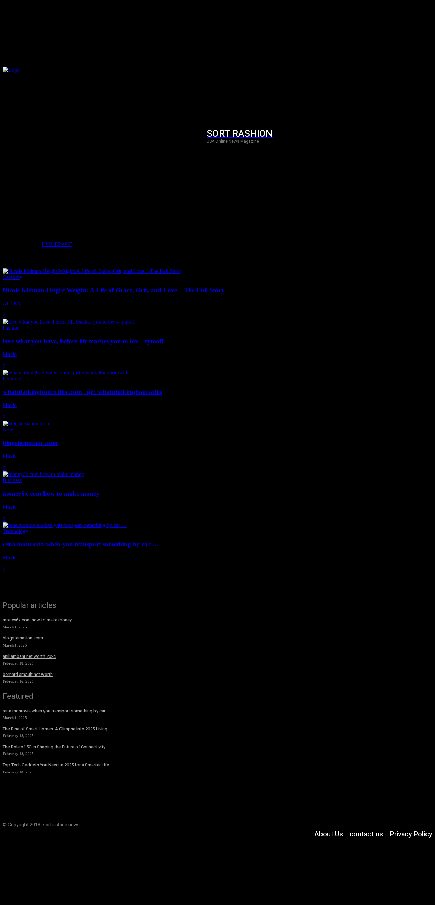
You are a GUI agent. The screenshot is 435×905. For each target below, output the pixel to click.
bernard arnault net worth (28, 674)
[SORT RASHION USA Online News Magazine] (46, 136)
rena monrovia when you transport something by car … (81, 544)
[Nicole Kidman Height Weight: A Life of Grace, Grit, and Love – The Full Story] (92, 271)
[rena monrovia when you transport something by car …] (65, 525)
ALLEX (12, 303)
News (9, 429)
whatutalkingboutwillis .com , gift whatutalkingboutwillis (82, 391)
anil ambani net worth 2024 (29, 656)
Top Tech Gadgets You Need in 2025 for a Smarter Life (56, 765)
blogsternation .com (30, 442)
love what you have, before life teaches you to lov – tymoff (83, 341)
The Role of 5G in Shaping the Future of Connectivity (54, 747)
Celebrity (12, 277)
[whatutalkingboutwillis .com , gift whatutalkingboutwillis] (66, 372)
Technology (15, 531)
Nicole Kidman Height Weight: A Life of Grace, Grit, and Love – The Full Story (114, 290)
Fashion (11, 328)
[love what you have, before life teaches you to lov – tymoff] (69, 322)
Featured (12, 378)
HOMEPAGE (57, 244)
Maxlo (10, 354)
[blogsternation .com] (26, 423)
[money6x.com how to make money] (43, 474)
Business (12, 480)
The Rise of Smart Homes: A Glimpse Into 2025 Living (55, 728)
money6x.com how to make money (51, 493)
